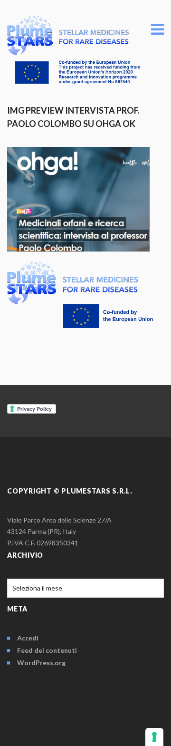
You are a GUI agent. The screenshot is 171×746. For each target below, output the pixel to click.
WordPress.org (41, 663)
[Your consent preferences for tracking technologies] (154, 737)
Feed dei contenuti (47, 650)
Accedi (27, 638)
